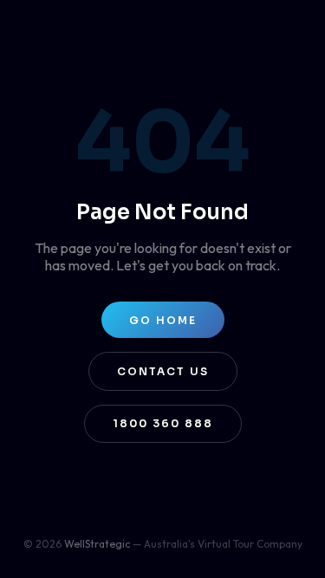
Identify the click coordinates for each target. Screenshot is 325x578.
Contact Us (163, 371)
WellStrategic (97, 543)
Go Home (163, 320)
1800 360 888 (163, 423)
